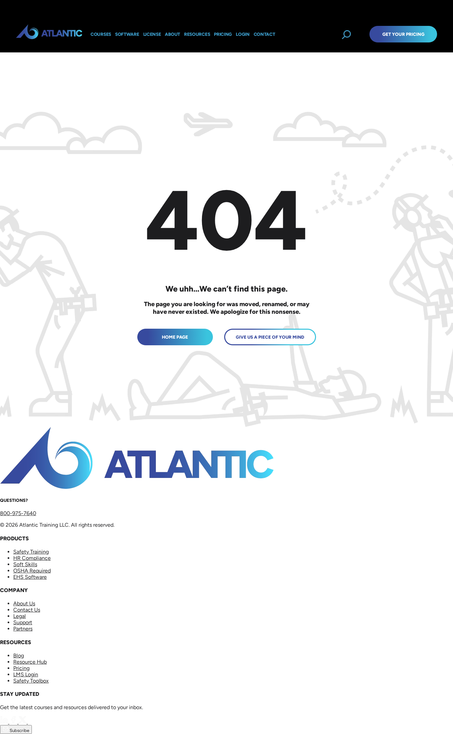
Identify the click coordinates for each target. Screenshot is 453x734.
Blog (18, 655)
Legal (19, 616)
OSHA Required (32, 570)
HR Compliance (32, 558)
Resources (197, 34)
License (152, 34)
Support (22, 622)
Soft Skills (25, 564)
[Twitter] (23, 722)
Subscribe (19, 730)
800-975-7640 (18, 513)
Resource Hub (30, 662)
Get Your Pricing (403, 34)
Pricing (21, 668)
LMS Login (25, 674)
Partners (22, 629)
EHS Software (30, 577)
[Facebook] (14, 722)
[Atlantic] (49, 34)
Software (127, 34)
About (172, 34)
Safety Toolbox (31, 681)
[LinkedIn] (4, 722)
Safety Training (31, 552)
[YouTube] (32, 722)
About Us (24, 603)
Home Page (175, 337)
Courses (101, 34)
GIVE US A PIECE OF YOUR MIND (270, 337)
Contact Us (26, 610)
